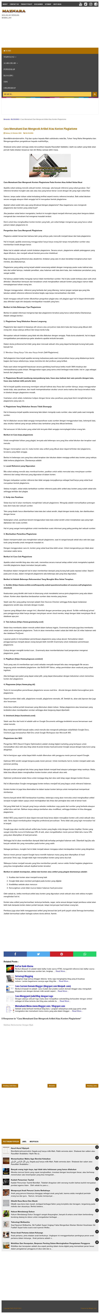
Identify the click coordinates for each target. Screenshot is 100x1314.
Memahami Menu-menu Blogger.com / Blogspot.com (40, 1006)
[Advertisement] (64, 27)
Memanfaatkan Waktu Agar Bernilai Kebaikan (31, 1159)
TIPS (6, 82)
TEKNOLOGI (9, 57)
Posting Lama (92, 1086)
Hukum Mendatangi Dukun (23, 1212)
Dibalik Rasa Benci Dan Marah (24, 1201)
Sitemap (48, 4)
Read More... (61, 971)
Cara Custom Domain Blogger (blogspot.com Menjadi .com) (43, 986)
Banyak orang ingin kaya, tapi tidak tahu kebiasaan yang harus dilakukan (43, 1169)
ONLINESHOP (10, 88)
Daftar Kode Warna (24, 966)
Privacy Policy (26, 4)
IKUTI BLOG (57, 4)
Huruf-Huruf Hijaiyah (20, 1148)
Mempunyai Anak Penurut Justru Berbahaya (30, 1190)
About (5, 4)
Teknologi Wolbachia (20, 1222)
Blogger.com (92, 1308)
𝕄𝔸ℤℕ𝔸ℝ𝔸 (17, 1308)
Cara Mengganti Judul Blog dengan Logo (34, 996)
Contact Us (14, 4)
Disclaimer (38, 4)
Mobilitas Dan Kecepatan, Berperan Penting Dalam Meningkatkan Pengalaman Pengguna (50, 1243)
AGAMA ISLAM (10, 63)
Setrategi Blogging (24, 976)
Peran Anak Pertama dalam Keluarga (27, 1233)
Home (8, 50)
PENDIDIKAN (9, 69)
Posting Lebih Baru (10, 1086)
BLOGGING (8, 75)
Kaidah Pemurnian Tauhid (22, 1180)
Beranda (52, 1086)
